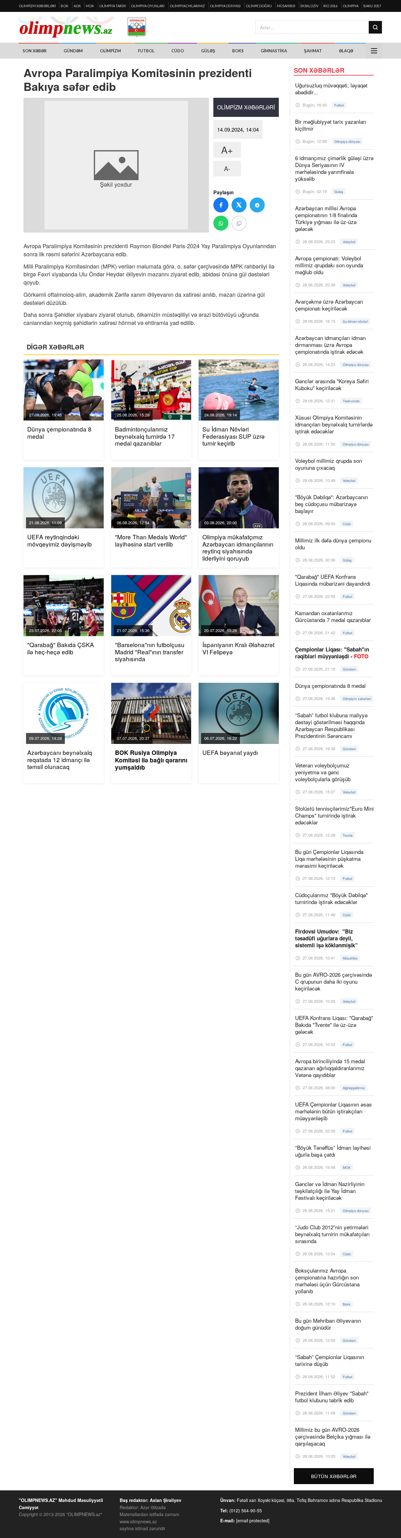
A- (227, 168)
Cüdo (177, 50)
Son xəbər (35, 50)
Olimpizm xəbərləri (37, 6)
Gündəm (73, 50)
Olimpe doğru (259, 6)
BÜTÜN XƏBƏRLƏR (334, 1476)
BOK (64, 6)
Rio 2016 (330, 6)
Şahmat (313, 50)
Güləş (208, 50)
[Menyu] (374, 51)
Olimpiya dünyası (225, 6)
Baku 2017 (372, 6)
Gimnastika (274, 50)
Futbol (146, 50)
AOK (77, 6)
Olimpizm (110, 50)
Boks (238, 50)
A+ (227, 149)
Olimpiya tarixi (112, 6)
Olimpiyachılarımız (187, 6)
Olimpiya (350, 6)
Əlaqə (346, 50)
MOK (90, 6)
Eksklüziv (309, 6)
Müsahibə (286, 6)
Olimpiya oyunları (147, 6)
